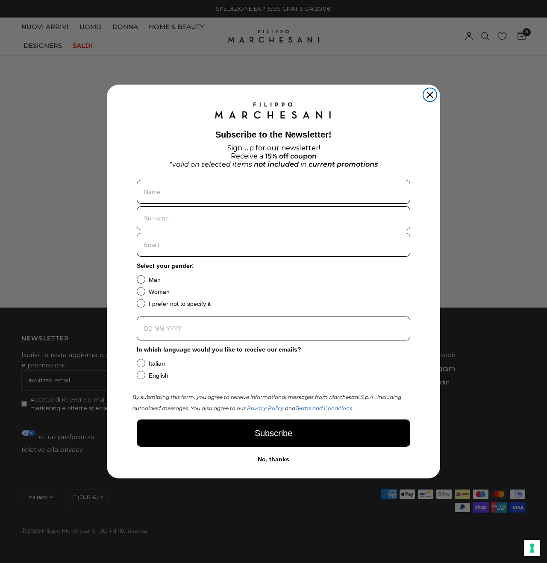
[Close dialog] (430, 95)
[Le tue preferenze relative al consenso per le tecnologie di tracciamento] (532, 548)
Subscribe (273, 433)
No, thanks (273, 459)
